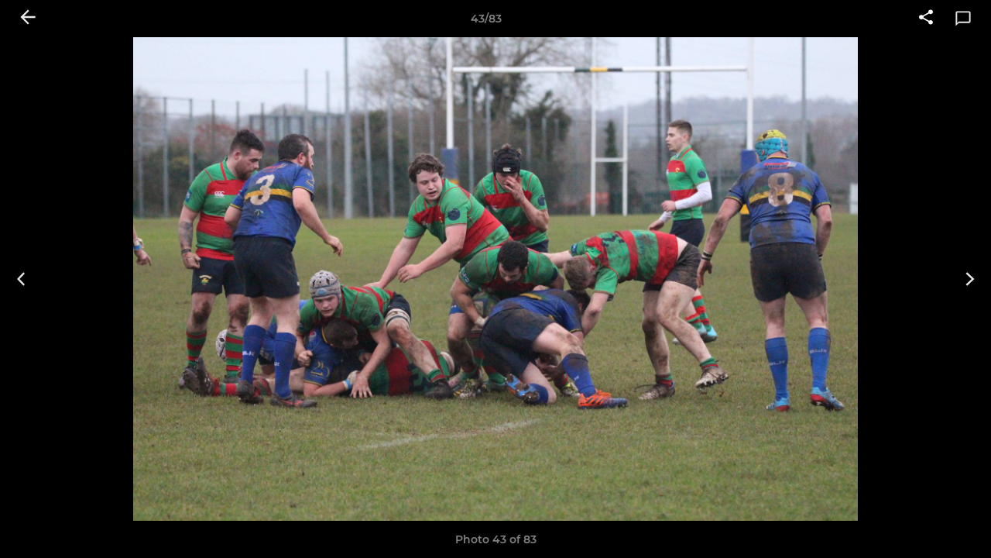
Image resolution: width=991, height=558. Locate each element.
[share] (926, 18)
